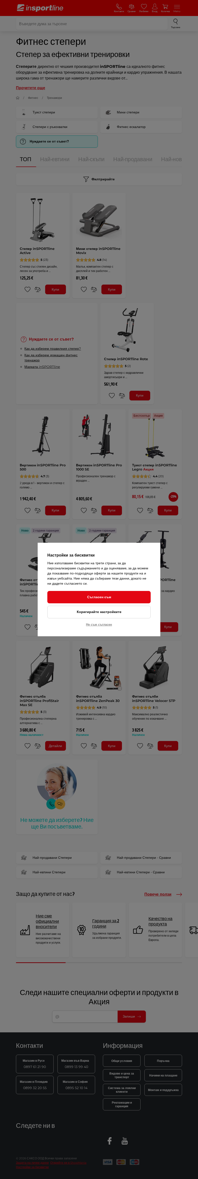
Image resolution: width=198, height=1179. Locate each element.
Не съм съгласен (99, 624)
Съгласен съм (99, 597)
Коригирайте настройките (99, 612)
